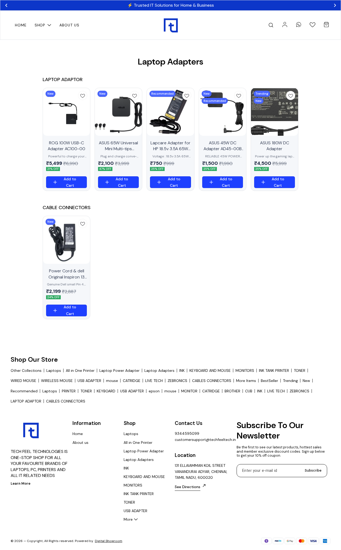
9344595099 (187, 433)
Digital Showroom (108, 541)
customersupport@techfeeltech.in (204, 439)
